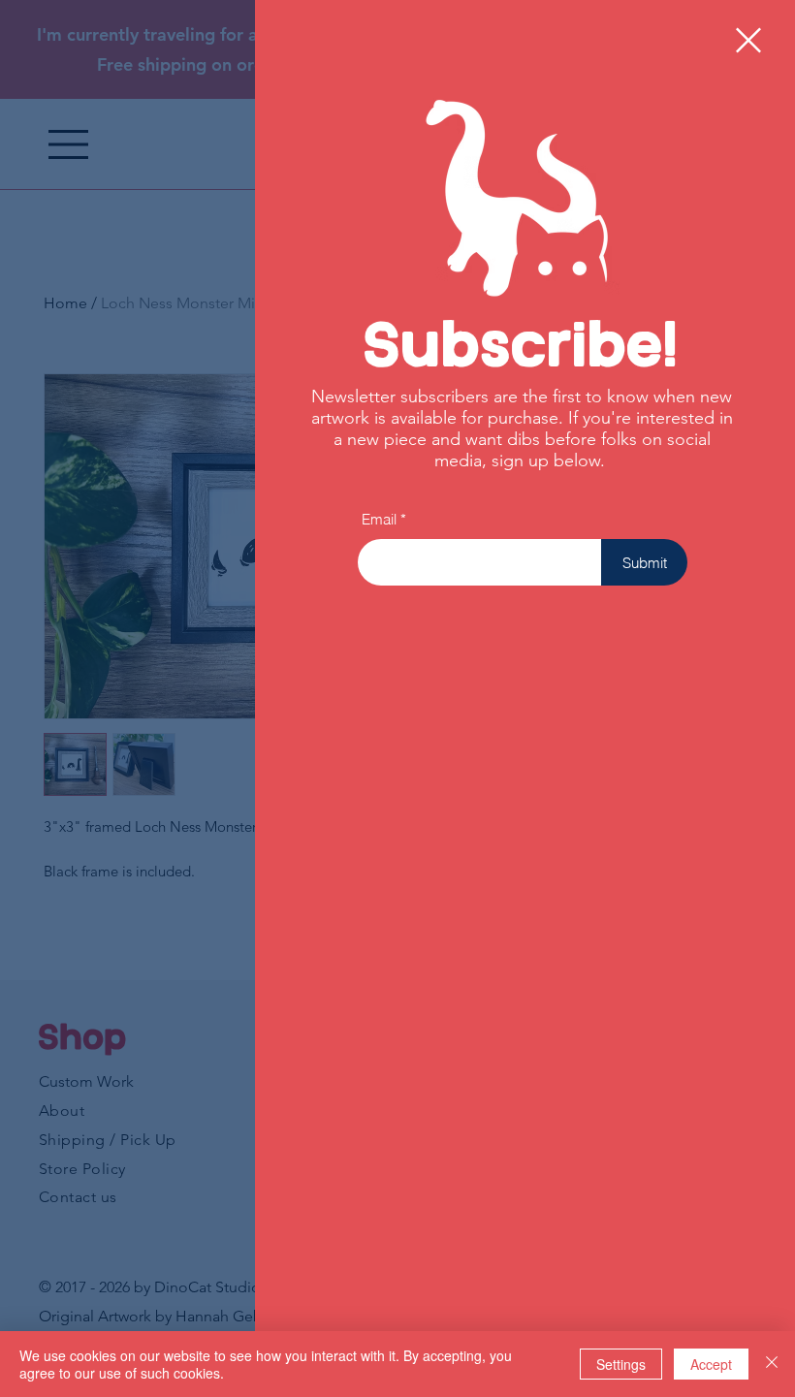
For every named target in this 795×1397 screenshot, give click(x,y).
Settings (621, 1364)
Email (379, 519)
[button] (748, 40)
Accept (711, 1364)
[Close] (771, 1364)
